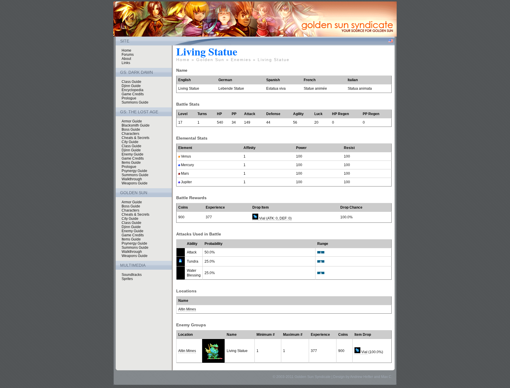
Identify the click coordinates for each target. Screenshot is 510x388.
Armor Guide (132, 121)
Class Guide (131, 82)
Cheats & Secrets (135, 138)
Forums (128, 55)
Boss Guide (131, 129)
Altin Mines (187, 309)
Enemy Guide (132, 154)
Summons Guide (135, 102)
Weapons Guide (135, 183)
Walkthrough (132, 179)
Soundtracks (132, 275)
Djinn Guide (131, 86)
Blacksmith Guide (136, 125)
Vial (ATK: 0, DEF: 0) (275, 218)
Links (126, 63)
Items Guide (131, 163)
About (126, 59)
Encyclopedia (132, 90)
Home (126, 50)
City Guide (130, 142)
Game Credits (133, 94)
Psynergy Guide (134, 171)
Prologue (129, 98)
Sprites (127, 279)
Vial (363, 352)
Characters (130, 134)
